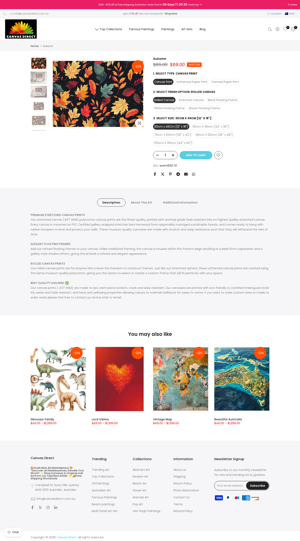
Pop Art (138, 504)
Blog (203, 29)
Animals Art (141, 497)
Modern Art (140, 477)
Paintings (167, 29)
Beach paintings (103, 504)
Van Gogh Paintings (146, 511)
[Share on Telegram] (178, 174)
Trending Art (100, 470)
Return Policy (182, 483)
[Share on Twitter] (162, 174)
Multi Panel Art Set (105, 511)
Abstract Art (141, 470)
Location (275, 13)
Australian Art (101, 490)
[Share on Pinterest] (170, 174)
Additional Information (180, 202)
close (8, 4)
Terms (178, 504)
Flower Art (140, 490)
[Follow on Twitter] (40, 507)
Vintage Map (162, 419)
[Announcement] (150, 4)
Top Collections (111, 29)
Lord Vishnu (100, 419)
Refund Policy (183, 511)
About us (179, 470)
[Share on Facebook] (155, 174)
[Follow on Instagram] (48, 507)
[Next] (140, 94)
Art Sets (186, 29)
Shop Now (171, 13)
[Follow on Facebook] (32, 507)
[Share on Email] (186, 174)
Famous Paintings (141, 29)
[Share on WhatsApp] (194, 174)
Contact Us (181, 497)
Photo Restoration (186, 490)
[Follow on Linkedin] (56, 507)
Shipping (179, 477)
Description (111, 202)
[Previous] (56, 94)
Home (35, 46)
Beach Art (140, 483)
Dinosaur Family (42, 419)
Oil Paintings (100, 483)
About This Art (141, 202)
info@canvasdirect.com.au (31, 13)
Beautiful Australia (228, 419)
